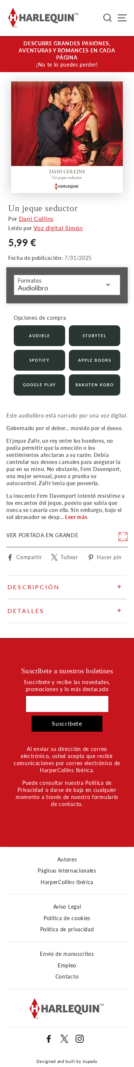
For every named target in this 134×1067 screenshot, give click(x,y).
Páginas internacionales (67, 871)
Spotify (39, 360)
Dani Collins (36, 218)
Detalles (26, 610)
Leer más (76, 517)
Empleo (67, 965)
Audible (39, 335)
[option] (67, 54)
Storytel (94, 335)
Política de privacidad (67, 929)
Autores (67, 860)
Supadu (90, 1061)
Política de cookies (67, 918)
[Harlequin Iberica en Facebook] (49, 1039)
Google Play (39, 385)
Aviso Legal (67, 907)
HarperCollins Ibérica (67, 882)
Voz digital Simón (58, 227)
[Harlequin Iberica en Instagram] (80, 1039)
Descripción (33, 586)
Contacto (67, 977)
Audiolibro (33, 287)
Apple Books (94, 360)
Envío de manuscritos (67, 954)
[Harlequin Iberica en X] (64, 1039)
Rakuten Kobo (95, 385)
